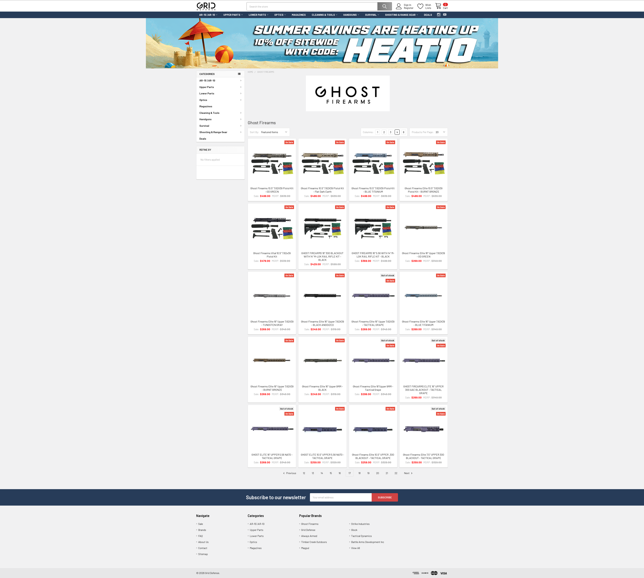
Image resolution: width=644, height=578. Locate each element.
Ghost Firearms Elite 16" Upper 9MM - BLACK (322, 388)
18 (359, 473)
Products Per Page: (423, 132)
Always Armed (309, 535)
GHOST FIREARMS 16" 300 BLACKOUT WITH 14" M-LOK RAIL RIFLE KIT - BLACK (322, 256)
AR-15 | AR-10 (207, 14)
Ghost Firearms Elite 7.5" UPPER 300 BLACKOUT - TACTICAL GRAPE (423, 456)
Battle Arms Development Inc (367, 541)
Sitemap (203, 554)
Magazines (299, 14)
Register (408, 7)
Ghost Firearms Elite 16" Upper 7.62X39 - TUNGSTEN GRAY (272, 323)
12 (304, 473)
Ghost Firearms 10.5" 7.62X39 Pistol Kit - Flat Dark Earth (322, 190)
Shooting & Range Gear (400, 14)
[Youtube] (445, 15)
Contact (202, 548)
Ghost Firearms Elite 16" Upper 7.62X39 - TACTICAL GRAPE (373, 323)
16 (340, 473)
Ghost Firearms (309, 523)
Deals (428, 14)
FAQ (200, 535)
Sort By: (254, 132)
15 (331, 473)
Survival (371, 14)
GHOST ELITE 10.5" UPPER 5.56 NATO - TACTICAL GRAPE (322, 456)
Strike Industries (360, 523)
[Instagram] (439, 15)
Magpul (305, 548)
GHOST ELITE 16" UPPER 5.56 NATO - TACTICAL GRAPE (272, 456)
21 (387, 473)
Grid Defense (308, 529)
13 (313, 473)
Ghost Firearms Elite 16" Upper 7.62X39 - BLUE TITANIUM (423, 323)
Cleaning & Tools (323, 14)
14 (322, 473)
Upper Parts (231, 14)
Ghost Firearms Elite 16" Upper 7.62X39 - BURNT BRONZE (272, 388)
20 (377, 473)
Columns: (368, 132)
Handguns (350, 14)
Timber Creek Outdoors (314, 541)
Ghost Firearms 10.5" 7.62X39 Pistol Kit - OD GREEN (271, 190)
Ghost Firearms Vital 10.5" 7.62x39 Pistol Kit (272, 254)
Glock (354, 529)
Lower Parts (257, 14)
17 (349, 473)
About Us (203, 541)
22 (396, 473)
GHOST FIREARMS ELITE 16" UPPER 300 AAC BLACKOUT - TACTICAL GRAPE (423, 390)
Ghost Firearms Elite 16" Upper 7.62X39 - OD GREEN (423, 254)
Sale (200, 523)
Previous (291, 473)
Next (407, 473)
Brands (202, 529)
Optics (278, 14)
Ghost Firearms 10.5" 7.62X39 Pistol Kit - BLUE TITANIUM (373, 190)
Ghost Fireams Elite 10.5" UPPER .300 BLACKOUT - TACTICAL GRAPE (373, 456)
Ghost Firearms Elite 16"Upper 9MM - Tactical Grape (373, 388)
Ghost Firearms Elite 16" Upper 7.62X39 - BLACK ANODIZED (322, 323)
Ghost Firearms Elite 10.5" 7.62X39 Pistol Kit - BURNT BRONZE (423, 190)
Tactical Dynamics (361, 535)
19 (368, 473)
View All (355, 548)
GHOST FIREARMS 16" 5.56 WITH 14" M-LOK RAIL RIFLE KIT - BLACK (373, 254)
